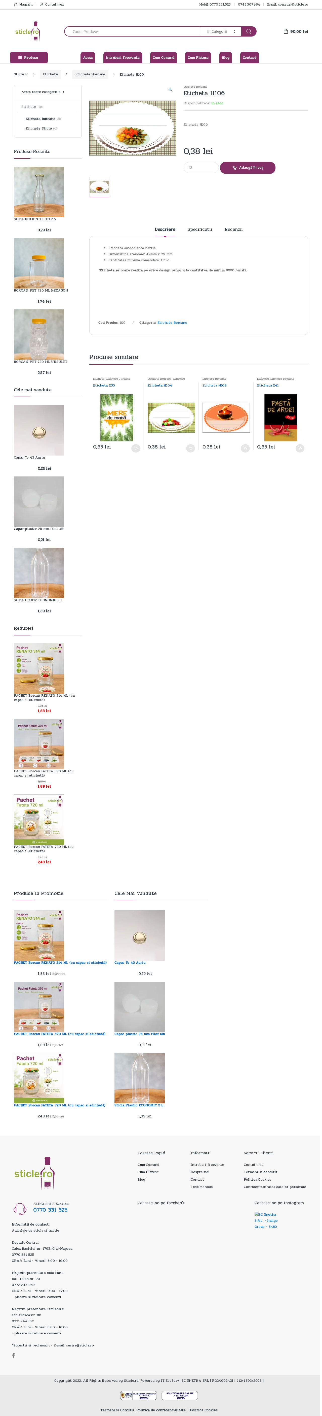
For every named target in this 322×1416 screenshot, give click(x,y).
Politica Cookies (257, 1179)
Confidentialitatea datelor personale (275, 1186)
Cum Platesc (198, 57)
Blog (225, 57)
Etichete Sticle (39, 128)
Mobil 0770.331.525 (215, 4)
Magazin (25, 4)
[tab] (165, 231)
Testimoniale (202, 1186)
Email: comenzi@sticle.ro (287, 4)
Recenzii (234, 230)
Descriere (165, 230)
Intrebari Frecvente (122, 57)
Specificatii (200, 230)
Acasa (88, 57)
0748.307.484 (249, 4)
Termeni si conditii (260, 1172)
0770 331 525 (50, 1210)
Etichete (50, 74)
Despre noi (200, 1172)
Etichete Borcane (90, 74)
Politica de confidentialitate (160, 1410)
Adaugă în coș (251, 167)
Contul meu (54, 4)
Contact (249, 57)
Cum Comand (163, 57)
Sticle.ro (21, 74)
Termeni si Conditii (117, 1410)
